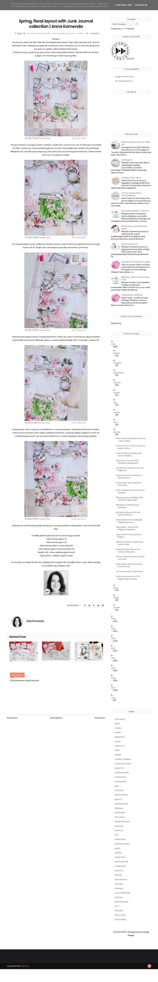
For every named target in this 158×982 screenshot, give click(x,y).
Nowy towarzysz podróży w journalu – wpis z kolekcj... (132, 439)
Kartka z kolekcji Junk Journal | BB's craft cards (131, 557)
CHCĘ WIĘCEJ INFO (123, 5)
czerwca (117, 412)
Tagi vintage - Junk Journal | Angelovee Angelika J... (128, 528)
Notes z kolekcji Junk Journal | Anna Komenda (131, 491)
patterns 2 (119, 830)
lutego (117, 597)
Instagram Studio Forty (124, 76)
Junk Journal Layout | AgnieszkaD (130, 571)
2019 (114, 668)
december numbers (122, 844)
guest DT (118, 799)
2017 (114, 688)
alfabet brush (120, 839)
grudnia (117, 353)
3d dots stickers (45, 33)
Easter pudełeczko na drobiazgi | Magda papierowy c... (130, 521)
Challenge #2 (126, 160)
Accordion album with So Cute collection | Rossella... (129, 550)
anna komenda (59, 33)
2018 (114, 678)
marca (116, 587)
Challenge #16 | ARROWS (132, 295)
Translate (130, 28)
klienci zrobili (120, 915)
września (118, 382)
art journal (119, 790)
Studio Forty (116, 323)
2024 (114, 619)
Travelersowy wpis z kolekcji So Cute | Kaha (129, 484)
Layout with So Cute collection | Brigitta (130, 535)
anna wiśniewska (121, 901)
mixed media (120, 812)
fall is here (119, 884)
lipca (116, 402)
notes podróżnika (122, 772)
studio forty (120, 746)
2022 (114, 638)
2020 (114, 658)
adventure (119, 888)
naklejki (118, 754)
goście (117, 848)
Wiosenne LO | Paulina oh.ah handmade (128, 506)
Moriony (118, 875)
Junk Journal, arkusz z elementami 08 (56, 545)
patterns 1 (119, 870)
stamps (118, 741)
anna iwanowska (121, 861)
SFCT (117, 906)
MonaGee (119, 910)
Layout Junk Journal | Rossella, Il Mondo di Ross (130, 476)
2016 (114, 697)
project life (119, 768)
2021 (114, 648)
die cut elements (121, 795)
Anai (116, 835)
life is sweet (120, 817)
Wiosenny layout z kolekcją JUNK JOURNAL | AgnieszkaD (130, 498)
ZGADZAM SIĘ (141, 5)
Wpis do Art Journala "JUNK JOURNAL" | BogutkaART (128, 461)
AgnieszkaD (120, 737)
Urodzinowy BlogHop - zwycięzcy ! (135, 211)
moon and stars (121, 879)
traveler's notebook (123, 759)
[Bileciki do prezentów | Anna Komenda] (25, 651)
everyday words (121, 803)
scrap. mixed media (122, 893)
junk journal (71, 33)
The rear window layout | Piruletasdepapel (131, 194)
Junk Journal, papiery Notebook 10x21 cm (56, 549)
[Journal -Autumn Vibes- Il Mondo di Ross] (91, 651)
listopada (118, 363)
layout (117, 723)
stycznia (117, 607)
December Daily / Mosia (131, 177)
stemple (118, 728)
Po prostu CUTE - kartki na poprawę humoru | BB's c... (131, 447)
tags (116, 786)
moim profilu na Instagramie (69, 525)
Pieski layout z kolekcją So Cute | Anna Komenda (130, 565)
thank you (119, 897)
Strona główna (56, 718)
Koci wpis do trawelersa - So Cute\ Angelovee (131, 469)
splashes (118, 852)
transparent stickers (123, 763)
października (119, 373)
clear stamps (120, 719)
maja (116, 422)
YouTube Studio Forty (124, 81)
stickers (80, 33)
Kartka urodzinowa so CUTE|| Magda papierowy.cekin (129, 577)
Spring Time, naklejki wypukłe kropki (56, 555)
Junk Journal (71, 49)
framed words (120, 866)
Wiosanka (119, 808)
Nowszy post (12, 718)
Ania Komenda (29, 42)
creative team (120, 777)
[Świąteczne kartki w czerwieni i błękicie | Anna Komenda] (58, 651)
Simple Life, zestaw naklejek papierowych (56, 552)
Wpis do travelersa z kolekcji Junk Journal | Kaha (130, 543)
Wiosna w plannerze (129, 244)
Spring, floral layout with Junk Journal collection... (129, 513)
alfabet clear (120, 857)
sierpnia (117, 392)
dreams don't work (122, 821)
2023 (114, 628)
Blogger (131, 935)
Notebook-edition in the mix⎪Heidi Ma (135, 143)
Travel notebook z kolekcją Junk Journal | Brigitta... (130, 454)
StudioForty (25, 966)
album (117, 750)
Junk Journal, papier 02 (57, 542)
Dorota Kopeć (121, 919)
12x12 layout (31, 33)
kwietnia (117, 432)
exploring (119, 826)
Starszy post (100, 718)
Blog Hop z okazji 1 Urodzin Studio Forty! (135, 278)
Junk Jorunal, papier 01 (56, 539)
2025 (114, 344)
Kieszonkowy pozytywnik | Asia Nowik (134, 227)
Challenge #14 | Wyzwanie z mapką (135, 262)
